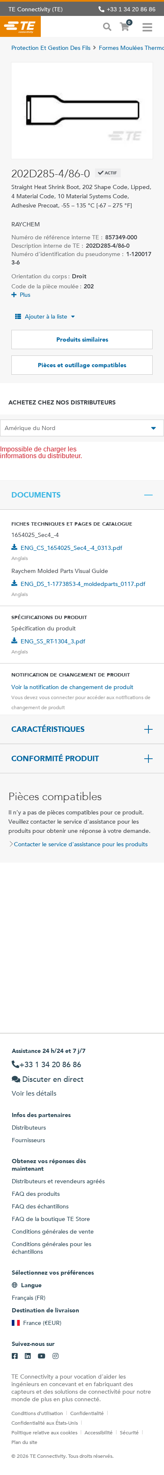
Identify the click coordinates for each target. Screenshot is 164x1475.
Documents (36, 495)
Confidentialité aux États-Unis (44, 1422)
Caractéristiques (48, 729)
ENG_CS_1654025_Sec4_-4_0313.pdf (71, 548)
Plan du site (24, 1442)
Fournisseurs (28, 1140)
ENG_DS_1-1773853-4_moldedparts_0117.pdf (83, 584)
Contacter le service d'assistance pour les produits (81, 844)
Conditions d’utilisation (37, 1413)
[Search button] (107, 26)
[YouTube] (41, 1356)
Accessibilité (99, 1432)
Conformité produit (55, 758)
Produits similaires (82, 339)
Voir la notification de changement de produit (72, 687)
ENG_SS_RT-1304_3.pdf (53, 641)
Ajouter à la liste (46, 316)
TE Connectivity (20, 26)
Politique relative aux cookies (44, 1432)
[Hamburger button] (147, 26)
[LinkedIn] (28, 1356)
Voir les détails (34, 1093)
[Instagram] (55, 1356)
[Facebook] (15, 1356)
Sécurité (129, 1432)
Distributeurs (29, 1127)
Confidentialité (87, 1413)
